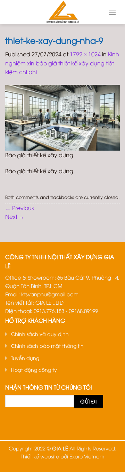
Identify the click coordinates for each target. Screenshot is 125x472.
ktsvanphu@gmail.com (49, 293)
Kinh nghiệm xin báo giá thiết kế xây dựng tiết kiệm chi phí (62, 62)
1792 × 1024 (85, 54)
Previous (19, 207)
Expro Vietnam (87, 456)
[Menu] (112, 12)
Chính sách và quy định (40, 333)
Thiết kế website (40, 456)
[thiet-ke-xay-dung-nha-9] (62, 117)
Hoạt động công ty (34, 369)
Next (14, 216)
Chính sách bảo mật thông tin (47, 345)
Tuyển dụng (25, 357)
